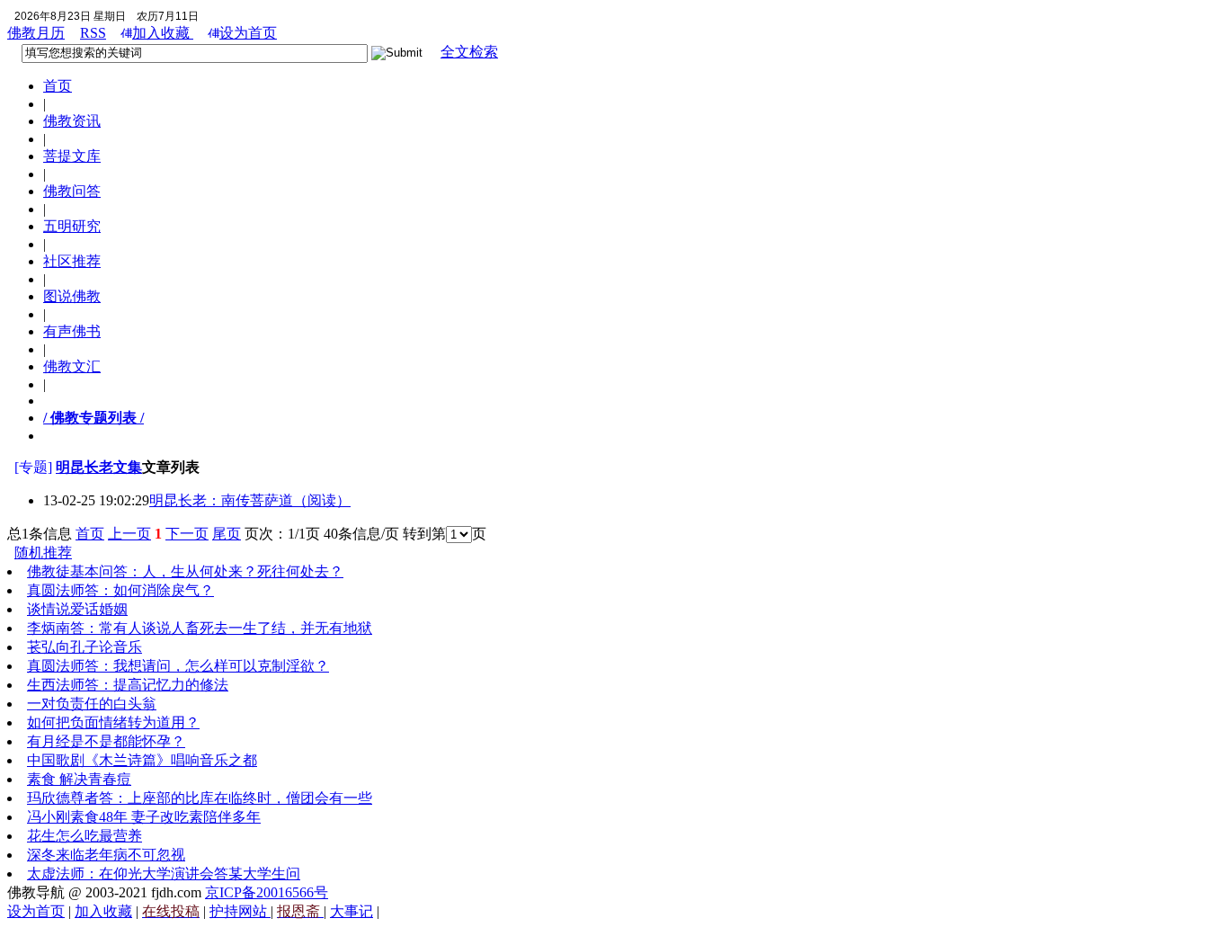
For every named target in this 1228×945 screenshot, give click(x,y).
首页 (57, 86)
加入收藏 (162, 32)
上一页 (129, 533)
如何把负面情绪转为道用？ (113, 722)
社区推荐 (72, 261)
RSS (93, 32)
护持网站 (240, 911)
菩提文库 (72, 156)
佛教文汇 (72, 366)
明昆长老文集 (99, 467)
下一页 (187, 533)
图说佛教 (72, 296)
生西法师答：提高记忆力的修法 (127, 684)
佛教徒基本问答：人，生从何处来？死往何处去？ (185, 571)
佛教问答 (72, 191)
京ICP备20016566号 (266, 892)
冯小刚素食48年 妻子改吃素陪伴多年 (144, 817)
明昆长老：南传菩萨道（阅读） (250, 500)
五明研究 (72, 226)
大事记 (351, 911)
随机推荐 (43, 552)
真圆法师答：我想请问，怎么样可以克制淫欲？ (178, 665)
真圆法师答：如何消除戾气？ (120, 590)
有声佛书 (72, 331)
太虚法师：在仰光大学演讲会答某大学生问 (163, 873)
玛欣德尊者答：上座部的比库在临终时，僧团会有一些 (199, 798)
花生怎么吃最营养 (84, 835)
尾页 (226, 533)
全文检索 (469, 51)
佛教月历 (36, 32)
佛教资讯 (72, 121)
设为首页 (248, 32)
